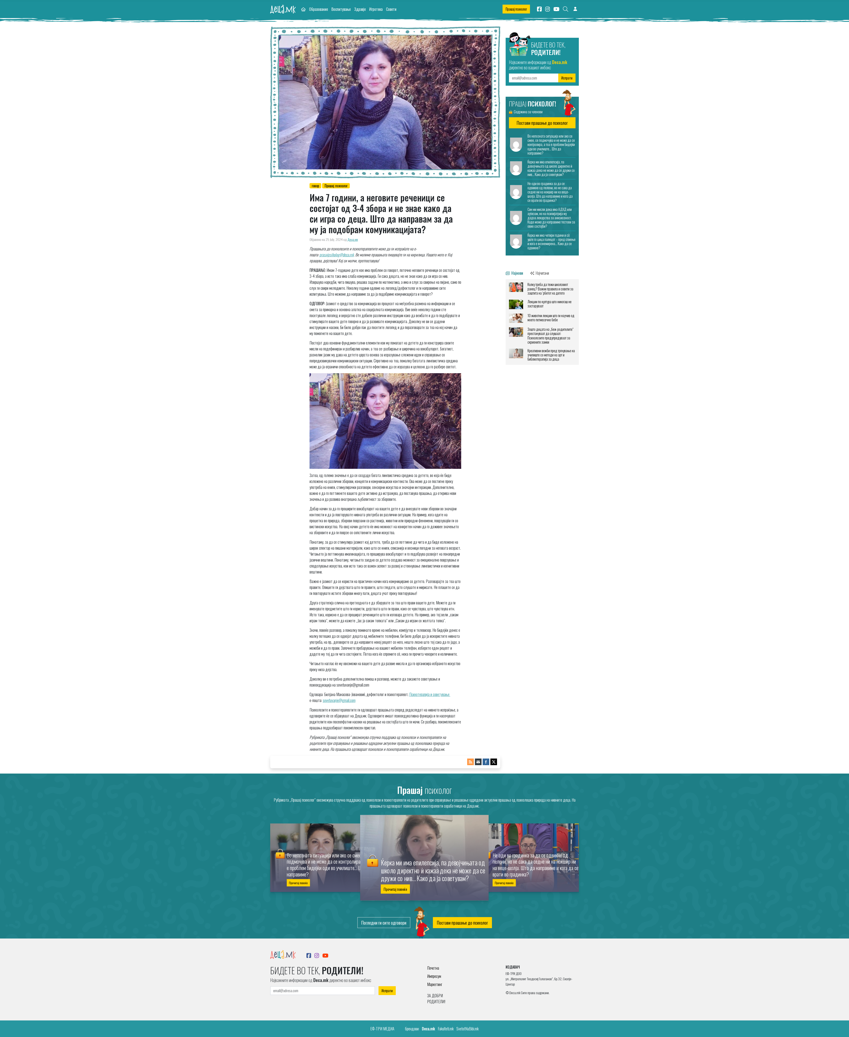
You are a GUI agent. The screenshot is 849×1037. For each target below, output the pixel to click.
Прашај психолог (516, 9)
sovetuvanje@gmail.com (339, 700)
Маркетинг (434, 984)
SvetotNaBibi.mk (467, 1028)
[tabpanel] (542, 322)
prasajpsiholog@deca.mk (336, 254)
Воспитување (341, 9)
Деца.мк (352, 239)
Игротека (375, 9)
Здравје (360, 9)
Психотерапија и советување (429, 694)
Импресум (434, 976)
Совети (391, 9)
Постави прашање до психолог (462, 922)
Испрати (566, 78)
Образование (318, 9)
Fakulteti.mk (446, 1028)
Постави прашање (542, 122)
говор (315, 185)
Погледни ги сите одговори (383, 922)
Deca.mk (428, 1028)
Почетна (433, 968)
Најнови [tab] (517, 273)
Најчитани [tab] (542, 273)
